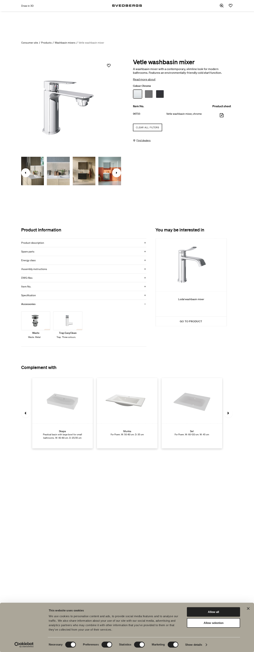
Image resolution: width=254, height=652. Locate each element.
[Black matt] (160, 94)
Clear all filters (147, 127)
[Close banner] (248, 608)
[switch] (107, 645)
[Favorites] (230, 5)
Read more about (144, 79)
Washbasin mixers (65, 42)
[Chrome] (137, 94)
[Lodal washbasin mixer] (191, 282)
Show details (193, 644)
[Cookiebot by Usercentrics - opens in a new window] (24, 645)
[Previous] (25, 413)
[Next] (228, 413)
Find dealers (143, 140)
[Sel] (192, 413)
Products (46, 42)
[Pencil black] (148, 94)
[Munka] (127, 413)
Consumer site (29, 42)
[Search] (221, 5)
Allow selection (214, 622)
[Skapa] (62, 413)
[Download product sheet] (221, 116)
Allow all (213, 611)
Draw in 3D (27, 5)
